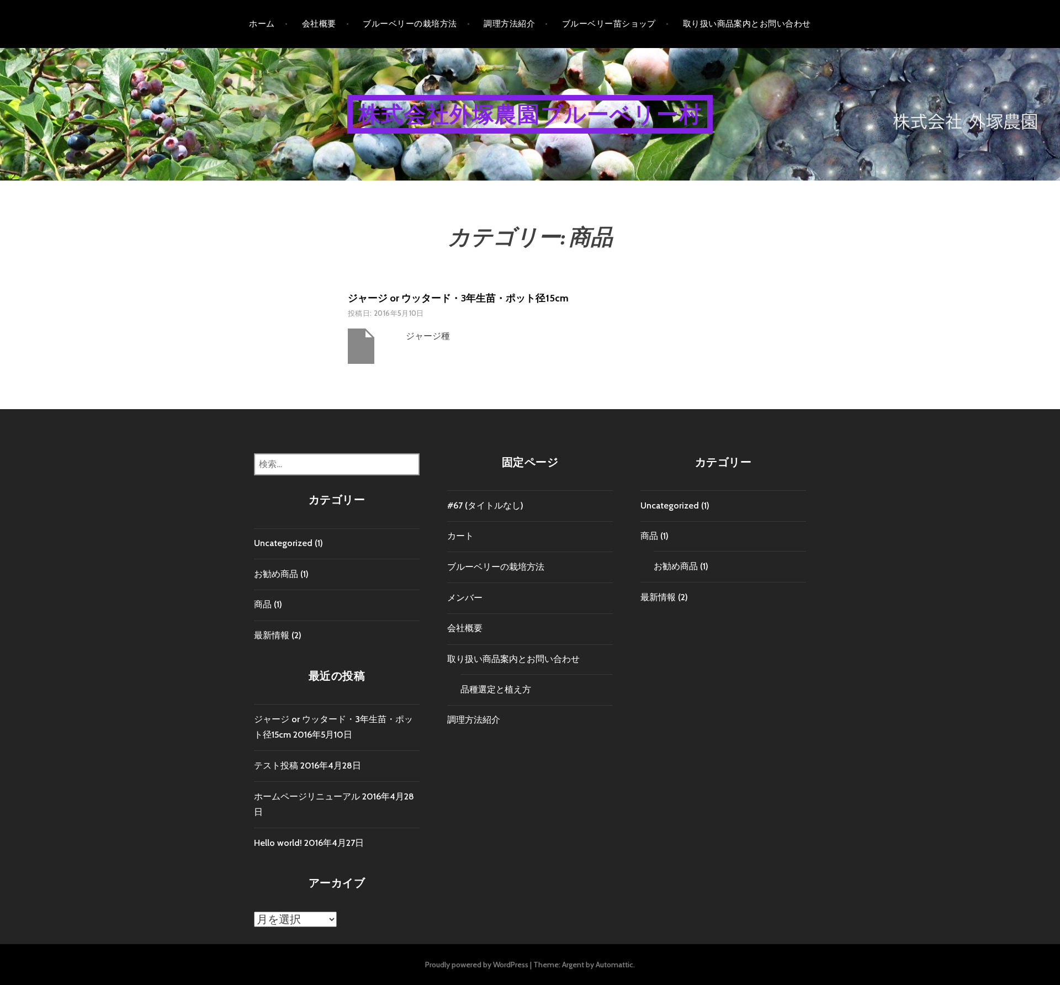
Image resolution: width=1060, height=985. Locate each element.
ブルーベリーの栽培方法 (410, 24)
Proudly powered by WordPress (476, 965)
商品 (263, 604)
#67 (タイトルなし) (485, 505)
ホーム (261, 24)
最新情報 (271, 635)
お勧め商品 (276, 574)
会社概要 (319, 24)
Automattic (614, 965)
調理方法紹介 (509, 24)
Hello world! (278, 843)
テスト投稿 (276, 765)
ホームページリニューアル (307, 796)
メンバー (465, 597)
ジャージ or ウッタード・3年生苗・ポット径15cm (458, 298)
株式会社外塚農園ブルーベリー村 (530, 114)
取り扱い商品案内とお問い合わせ (747, 24)
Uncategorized (283, 543)
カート (460, 536)
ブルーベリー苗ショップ (609, 24)
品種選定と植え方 (495, 689)
